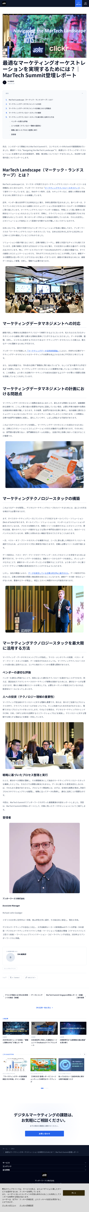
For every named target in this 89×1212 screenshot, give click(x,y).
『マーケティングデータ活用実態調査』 (42, 350)
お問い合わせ (44, 1133)
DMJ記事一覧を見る (43, 1007)
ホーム (5, 1148)
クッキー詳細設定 (26, 1205)
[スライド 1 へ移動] (42, 1088)
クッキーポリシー (9, 1205)
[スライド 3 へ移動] (46, 1088)
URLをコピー (32, 977)
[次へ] (84, 1054)
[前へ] (80, 1054)
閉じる (74, 1193)
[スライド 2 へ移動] (44, 1088)
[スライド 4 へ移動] (47, 1088)
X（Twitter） (16, 977)
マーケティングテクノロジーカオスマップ (62, 187)
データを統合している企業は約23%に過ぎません (48, 573)
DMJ (12, 1148)
